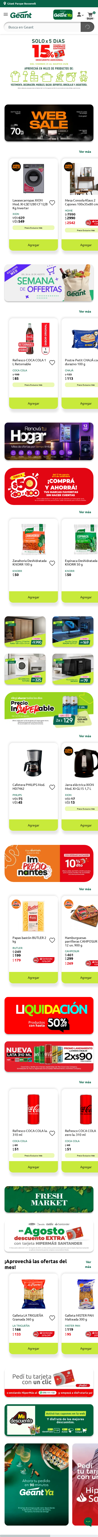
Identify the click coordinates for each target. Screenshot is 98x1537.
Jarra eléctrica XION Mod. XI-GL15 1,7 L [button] (79, 786)
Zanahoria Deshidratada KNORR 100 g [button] (29, 562)
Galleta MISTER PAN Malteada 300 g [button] (79, 1317)
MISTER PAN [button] (72, 1325)
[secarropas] (25, 669)
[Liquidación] (49, 1015)
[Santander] (49, 1382)
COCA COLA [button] (20, 370)
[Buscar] (87, 27)
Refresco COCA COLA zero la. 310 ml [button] (80, 1133)
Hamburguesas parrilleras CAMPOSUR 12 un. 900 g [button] (81, 941)
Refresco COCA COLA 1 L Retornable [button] (29, 362)
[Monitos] (72, 631)
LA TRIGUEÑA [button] (21, 1325)
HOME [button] (69, 210)
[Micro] (72, 669)
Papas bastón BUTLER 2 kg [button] (29, 939)
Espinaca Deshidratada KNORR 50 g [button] (81, 562)
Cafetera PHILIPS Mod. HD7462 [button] (29, 786)
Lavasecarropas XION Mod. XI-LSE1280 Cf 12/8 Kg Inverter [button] (30, 204)
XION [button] (16, 214)
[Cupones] (49, 1420)
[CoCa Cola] (49, 1056)
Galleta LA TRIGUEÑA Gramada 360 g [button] (28, 1317)
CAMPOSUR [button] (72, 951)
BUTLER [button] (18, 948)
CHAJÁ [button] (69, 370)
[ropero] (25, 631)
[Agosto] (49, 1236)
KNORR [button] (17, 571)
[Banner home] (49, 441)
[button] (6, 14)
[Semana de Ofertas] (49, 282)
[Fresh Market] (49, 1199)
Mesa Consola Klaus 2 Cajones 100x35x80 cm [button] (81, 202)
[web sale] (49, 123)
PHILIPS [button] (17, 795)
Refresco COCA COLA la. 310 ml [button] (30, 1133)
